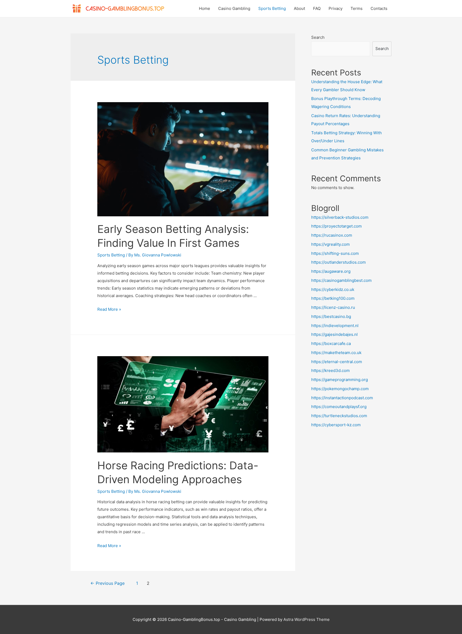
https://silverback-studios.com (339, 217)
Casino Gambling (234, 8)
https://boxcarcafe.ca (331, 343)
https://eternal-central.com (336, 361)
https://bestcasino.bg (331, 316)
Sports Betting (272, 8)
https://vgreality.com (330, 244)
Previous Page (107, 583)
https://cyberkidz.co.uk (332, 289)
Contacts (379, 8)
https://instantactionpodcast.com (342, 397)
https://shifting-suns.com (335, 253)
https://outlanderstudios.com (338, 262)
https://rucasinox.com (331, 235)
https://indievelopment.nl (335, 325)
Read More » (109, 309)
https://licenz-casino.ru (333, 307)
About (299, 8)
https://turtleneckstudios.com (339, 415)
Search (318, 37)
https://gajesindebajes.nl (334, 334)
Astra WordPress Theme (306, 619)
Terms (357, 8)
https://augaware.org (331, 271)
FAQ (317, 8)
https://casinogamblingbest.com (341, 280)
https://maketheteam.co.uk (336, 352)
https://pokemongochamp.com (340, 388)
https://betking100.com (333, 298)
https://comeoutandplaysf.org (339, 406)
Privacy (335, 8)
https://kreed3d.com (330, 370)
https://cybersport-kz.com (336, 424)
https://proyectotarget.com (336, 226)
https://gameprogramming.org (339, 379)
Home (204, 8)
